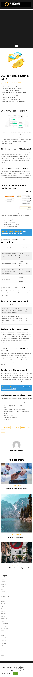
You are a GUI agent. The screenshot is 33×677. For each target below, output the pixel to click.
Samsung (3, 626)
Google (3, 601)
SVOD (2, 631)
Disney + (3, 633)
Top (2, 645)
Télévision (3, 643)
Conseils (3, 591)
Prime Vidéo (4, 638)
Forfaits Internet (5, 594)
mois (28, 427)
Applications (4, 584)
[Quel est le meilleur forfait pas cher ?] (16, 552)
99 (12, 427)
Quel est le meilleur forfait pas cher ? (16, 568)
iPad (2, 606)
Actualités (3, 579)
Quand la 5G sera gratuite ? (16, 537)
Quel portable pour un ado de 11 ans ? (13, 105)
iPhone (2, 609)
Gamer (2, 599)
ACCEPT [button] (15, 673)
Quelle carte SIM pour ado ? (10, 103)
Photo (2, 621)
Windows (3, 653)
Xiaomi (2, 655)
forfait (17, 427)
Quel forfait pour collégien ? (10, 97)
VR (1, 650)
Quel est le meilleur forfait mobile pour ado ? (14, 92)
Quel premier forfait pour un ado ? (11, 99)
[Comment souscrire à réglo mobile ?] (16, 473)
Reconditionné (4, 623)
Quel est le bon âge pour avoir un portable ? (14, 101)
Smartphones (4, 628)
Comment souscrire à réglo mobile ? (16, 488)
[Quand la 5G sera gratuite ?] (16, 512)
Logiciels (3, 611)
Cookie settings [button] (6, 673)
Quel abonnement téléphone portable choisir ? (15, 94)
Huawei (3, 604)
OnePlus (3, 616)
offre (3, 431)
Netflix (2, 635)
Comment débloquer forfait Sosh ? (12, 90)
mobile (23, 427)
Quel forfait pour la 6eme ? (10, 86)
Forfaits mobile (6, 427)
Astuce (2, 586)
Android (3, 581)
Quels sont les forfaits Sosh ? (10, 96)
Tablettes (3, 640)
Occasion (3, 613)
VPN (2, 648)
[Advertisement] (16, 26)
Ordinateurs (4, 618)
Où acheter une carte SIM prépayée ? (12, 88)
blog (2, 589)
